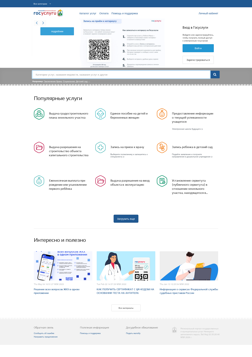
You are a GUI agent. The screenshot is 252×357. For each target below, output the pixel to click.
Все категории (40, 3)
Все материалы (126, 307)
